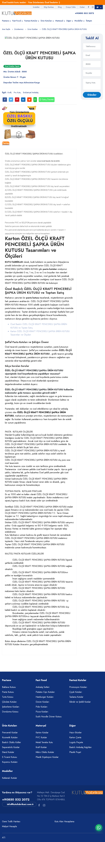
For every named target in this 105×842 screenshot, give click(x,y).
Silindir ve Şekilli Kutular (80, 701)
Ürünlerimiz (18, 29)
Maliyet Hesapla (9, 826)
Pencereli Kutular (10, 732)
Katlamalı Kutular (9, 778)
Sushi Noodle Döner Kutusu (49, 716)
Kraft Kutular (41, 747)
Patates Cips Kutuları (45, 692)
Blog (60, 7)
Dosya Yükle (70, 7)
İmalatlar (36, 7)
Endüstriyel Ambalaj (30, 92)
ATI (3, 837)
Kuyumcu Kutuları (10, 762)
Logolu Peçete (76, 742)
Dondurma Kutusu (10, 711)
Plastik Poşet (75, 752)
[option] (39, 38)
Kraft (9, 92)
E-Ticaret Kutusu (9, 757)
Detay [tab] (5, 143)
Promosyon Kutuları (78, 687)
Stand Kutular (8, 752)
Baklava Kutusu (9, 687)
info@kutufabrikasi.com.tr (20, 804)
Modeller (79, 20)
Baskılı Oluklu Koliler (11, 742)
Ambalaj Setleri (42, 687)
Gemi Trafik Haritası (11, 821)
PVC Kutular (41, 737)
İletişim (89, 20)
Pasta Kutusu (8, 692)
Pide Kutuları (41, 706)
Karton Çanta (75, 737)
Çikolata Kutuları (9, 701)
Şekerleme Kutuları (10, 706)
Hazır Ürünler (75, 732)
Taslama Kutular (76, 696)
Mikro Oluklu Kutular (45, 752)
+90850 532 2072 (15, 799)
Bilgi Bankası (49, 7)
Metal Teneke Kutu (44, 742)
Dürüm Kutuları (42, 701)
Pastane (5, 20)
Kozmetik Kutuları (10, 737)
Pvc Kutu (17, 92)
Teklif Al (92, 38)
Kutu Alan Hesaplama (64, 821)
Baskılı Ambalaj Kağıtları (80, 747)
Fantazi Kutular (30, 20)
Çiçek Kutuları (75, 692)
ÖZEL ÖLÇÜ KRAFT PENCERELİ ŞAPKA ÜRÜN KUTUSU (39, 55)
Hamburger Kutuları (45, 696)
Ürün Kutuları (46, 20)
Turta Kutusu (7, 696)
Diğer (68, 20)
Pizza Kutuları (42, 711)
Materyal (59, 20)
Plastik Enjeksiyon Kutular (47, 757)
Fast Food (16, 20)
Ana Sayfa (6, 29)
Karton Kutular (42, 732)
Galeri (82, 7)
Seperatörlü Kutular (11, 747)
